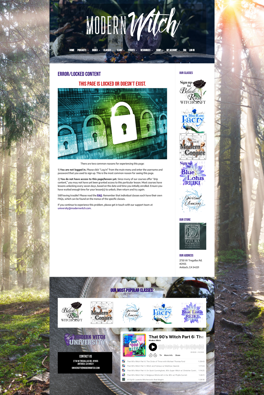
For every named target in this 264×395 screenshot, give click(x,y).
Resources (145, 50)
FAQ (184, 50)
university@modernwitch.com (74, 208)
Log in (192, 50)
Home (71, 50)
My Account (172, 50)
